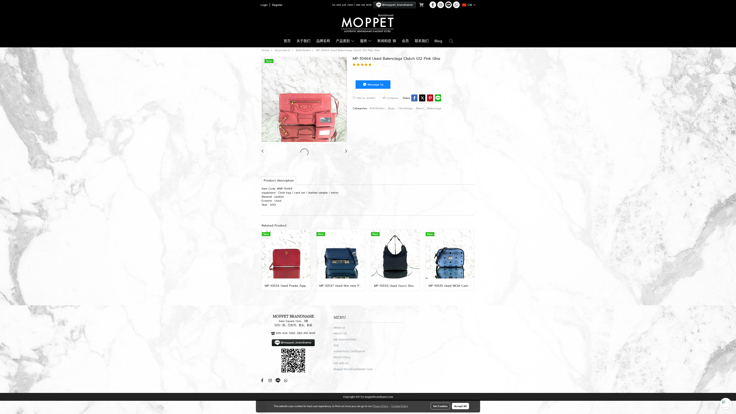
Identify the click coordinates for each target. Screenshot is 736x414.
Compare (391, 98)
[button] (451, 41)
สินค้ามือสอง (377, 108)
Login (264, 5)
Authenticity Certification (349, 351)
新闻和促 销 (386, 41)
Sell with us (341, 363)
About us (339, 327)
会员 (405, 41)
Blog (438, 41)
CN (469, 5)
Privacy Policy (380, 406)
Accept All (460, 406)
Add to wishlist (365, 98)
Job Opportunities (345, 339)
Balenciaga (434, 108)
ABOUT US (340, 333)
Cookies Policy (399, 406)
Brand (420, 108)
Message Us (375, 85)
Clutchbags (406, 108)
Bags (391, 108)
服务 (364, 41)
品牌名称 (323, 41)
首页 (287, 41)
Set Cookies (440, 406)
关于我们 (303, 41)
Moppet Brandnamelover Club (353, 369)
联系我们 (422, 41)
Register (277, 5)
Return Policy (342, 357)
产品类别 (343, 41)
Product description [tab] (279, 180)
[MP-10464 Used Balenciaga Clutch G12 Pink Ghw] (304, 100)
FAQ (336, 345)
